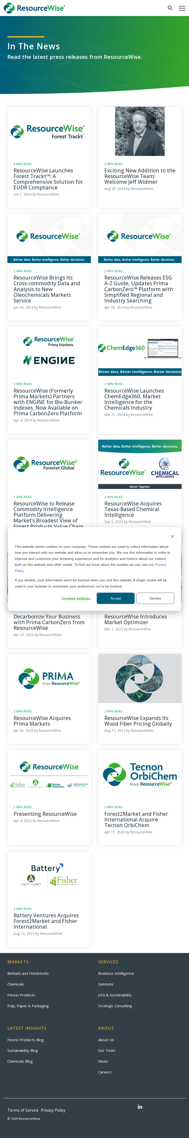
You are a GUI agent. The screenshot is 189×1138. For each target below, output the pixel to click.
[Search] (170, 8)
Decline (155, 598)
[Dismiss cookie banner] (172, 537)
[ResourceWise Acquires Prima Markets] (49, 678)
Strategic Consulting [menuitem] (115, 1005)
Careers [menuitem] (105, 1072)
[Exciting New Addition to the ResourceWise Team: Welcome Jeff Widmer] (140, 131)
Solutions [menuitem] (105, 984)
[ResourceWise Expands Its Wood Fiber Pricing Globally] (140, 678)
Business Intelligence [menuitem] (116, 973)
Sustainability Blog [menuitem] (22, 1050)
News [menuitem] (103, 1061)
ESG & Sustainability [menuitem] (115, 994)
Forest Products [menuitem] (21, 994)
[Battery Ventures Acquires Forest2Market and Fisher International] (49, 876)
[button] (182, 8)
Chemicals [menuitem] (15, 984)
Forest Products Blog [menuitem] (25, 1039)
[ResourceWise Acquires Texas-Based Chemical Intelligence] (140, 464)
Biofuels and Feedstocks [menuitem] (28, 973)
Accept (115, 598)
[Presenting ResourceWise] (49, 774)
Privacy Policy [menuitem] (53, 1110)
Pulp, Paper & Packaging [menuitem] (28, 1005)
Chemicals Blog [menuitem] (20, 1061)
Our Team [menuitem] (106, 1050)
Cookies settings (76, 598)
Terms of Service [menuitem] (22, 1110)
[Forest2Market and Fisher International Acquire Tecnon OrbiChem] (140, 774)
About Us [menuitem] (106, 1039)
